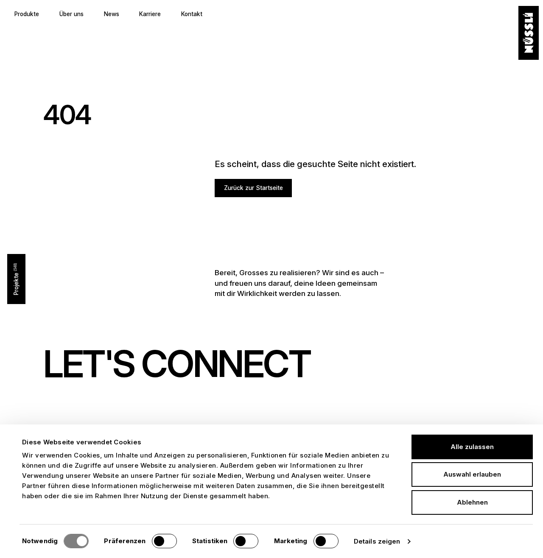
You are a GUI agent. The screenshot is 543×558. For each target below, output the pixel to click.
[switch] (164, 541)
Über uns (71, 14)
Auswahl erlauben (472, 474)
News (111, 14)
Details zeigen (377, 541)
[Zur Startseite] (528, 33)
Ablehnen (472, 502)
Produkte (26, 14)
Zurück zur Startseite (253, 187)
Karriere (150, 14)
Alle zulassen (472, 447)
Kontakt (191, 14)
